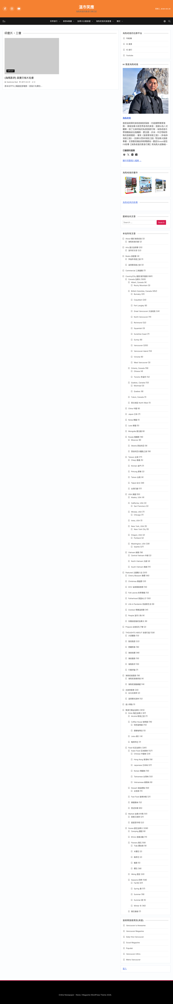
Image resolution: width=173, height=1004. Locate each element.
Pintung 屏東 (136, 471)
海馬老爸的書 (133, 242)
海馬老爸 (127, 118)
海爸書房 (131, 658)
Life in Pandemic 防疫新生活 (139, 604)
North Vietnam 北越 (139, 561)
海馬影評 (10, 71)
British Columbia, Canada (141, 291)
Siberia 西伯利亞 (137, 446)
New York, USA (137, 526)
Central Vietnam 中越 (139, 555)
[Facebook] (5, 8)
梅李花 (136, 857)
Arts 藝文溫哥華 (132, 247)
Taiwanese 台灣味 (141, 776)
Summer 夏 (138, 900)
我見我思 (131, 641)
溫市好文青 (132, 250)
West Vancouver (140, 362)
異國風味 (134, 802)
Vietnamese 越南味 (141, 782)
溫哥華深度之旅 (134, 265)
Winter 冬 (138, 906)
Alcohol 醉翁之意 (138, 716)
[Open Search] (169, 21)
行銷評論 (131, 670)
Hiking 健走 (135, 874)
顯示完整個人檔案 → (132, 161)
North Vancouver (141, 317)
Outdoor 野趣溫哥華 (136, 610)
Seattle (137, 547)
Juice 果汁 (135, 736)
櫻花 (135, 868)
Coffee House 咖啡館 (139, 722)
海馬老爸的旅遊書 (103, 21)
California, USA (137, 503)
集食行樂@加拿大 (133, 710)
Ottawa (137, 371)
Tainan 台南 (136, 477)
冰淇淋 (136, 791)
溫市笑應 (86, 7)
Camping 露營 (137, 831)
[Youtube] (18, 8)
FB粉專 (129, 38)
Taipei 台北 (135, 483)
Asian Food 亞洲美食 (139, 751)
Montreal (137, 386)
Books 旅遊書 (131, 256)
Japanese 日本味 (141, 765)
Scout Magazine (133, 942)
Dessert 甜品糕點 (138, 788)
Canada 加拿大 (134, 279)
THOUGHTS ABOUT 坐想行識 (138, 632)
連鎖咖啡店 (138, 730)
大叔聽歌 (131, 636)
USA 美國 (132, 494)
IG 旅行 (129, 50)
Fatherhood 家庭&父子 (137, 598)
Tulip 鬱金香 (139, 846)
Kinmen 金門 (136, 466)
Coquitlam (138, 300)
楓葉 (135, 863)
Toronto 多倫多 (140, 377)
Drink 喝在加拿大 (135, 713)
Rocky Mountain (140, 285)
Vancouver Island (141, 351)
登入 (125, 969)
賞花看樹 (134, 911)
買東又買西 (135, 817)
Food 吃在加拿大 (135, 748)
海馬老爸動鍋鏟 (134, 684)
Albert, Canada (137, 282)
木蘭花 (136, 851)
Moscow (134, 440)
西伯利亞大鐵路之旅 (139, 451)
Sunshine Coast (140, 334)
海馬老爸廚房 (131, 675)
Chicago (137, 515)
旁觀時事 (131, 647)
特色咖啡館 (138, 725)
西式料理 (134, 808)
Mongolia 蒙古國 (135, 431)
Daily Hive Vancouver (135, 937)
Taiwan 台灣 (133, 457)
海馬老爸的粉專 (130, 203)
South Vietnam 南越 (139, 567)
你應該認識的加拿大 (136, 621)
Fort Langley (139, 305)
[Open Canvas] (4, 21)
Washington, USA (138, 544)
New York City (140, 529)
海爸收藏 (131, 653)
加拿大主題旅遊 (84, 21)
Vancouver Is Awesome (136, 925)
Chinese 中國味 (140, 754)
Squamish (138, 328)
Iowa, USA (135, 520)
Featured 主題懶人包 (134, 572)
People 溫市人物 (135, 615)
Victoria (137, 357)
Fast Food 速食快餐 (139, 797)
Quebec (137, 391)
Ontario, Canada (138, 368)
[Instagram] (11, 8)
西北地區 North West (139, 403)
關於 (119, 21)
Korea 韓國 (132, 420)
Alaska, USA (136, 497)
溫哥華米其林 (133, 699)
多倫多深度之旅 (134, 259)
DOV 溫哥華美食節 (135, 587)
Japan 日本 (133, 414)
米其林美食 (130, 690)
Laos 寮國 (132, 425)
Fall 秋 (136, 883)
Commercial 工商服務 (134, 270)
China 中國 (132, 408)
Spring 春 (138, 889)
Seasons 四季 (136, 880)
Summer (137, 894)
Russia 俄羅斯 (133, 437)
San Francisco (140, 506)
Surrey (136, 340)
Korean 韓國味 (139, 771)
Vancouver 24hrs (133, 954)
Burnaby (137, 294)
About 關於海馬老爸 (134, 239)
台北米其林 (132, 693)
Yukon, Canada (137, 397)
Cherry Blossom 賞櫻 (136, 575)
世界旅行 (54, 21)
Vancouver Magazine (135, 931)
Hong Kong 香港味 (141, 759)
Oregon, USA (136, 535)
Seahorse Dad (12, 82)
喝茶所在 (134, 742)
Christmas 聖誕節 (135, 581)
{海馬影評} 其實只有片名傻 (19, 77)
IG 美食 (129, 44)
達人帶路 (129, 704)
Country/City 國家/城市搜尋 (137, 276)
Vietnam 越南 (133, 552)
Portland (137, 538)
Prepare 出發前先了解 (134, 627)
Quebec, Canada (138, 383)
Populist (129, 948)
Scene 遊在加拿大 (135, 828)
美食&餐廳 (67, 21)
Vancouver (138, 345)
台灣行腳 (134, 489)
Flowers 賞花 (136, 843)
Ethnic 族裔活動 (137, 837)
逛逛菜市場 (135, 822)
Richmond (138, 322)
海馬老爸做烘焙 (134, 678)
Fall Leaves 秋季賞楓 (136, 593)
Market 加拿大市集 (136, 814)
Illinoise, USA (136, 512)
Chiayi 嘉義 (135, 460)
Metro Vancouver (133, 960)
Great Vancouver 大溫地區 (145, 311)
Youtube (129, 55)
